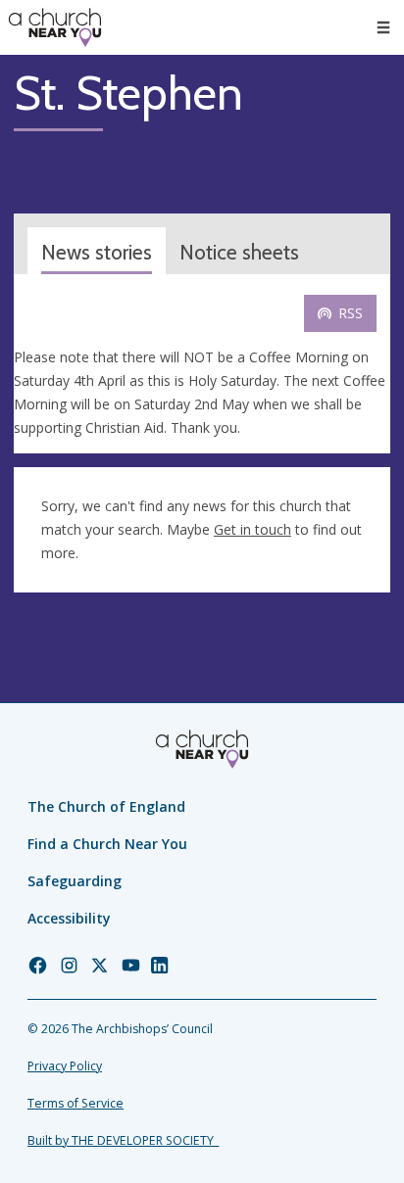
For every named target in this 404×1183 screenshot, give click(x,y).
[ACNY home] (55, 27)
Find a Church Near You (107, 843)
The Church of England (106, 806)
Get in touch (252, 529)
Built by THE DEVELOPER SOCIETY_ (123, 1140)
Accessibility (69, 918)
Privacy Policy (64, 1066)
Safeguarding (74, 881)
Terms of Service (75, 1103)
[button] (383, 27)
